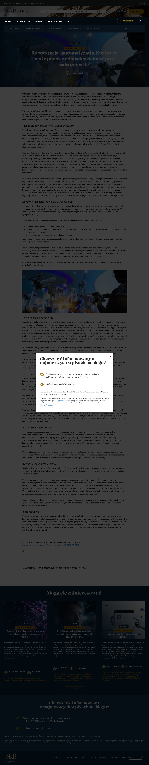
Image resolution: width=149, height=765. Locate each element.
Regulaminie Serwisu (63, 401)
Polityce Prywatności (46, 405)
